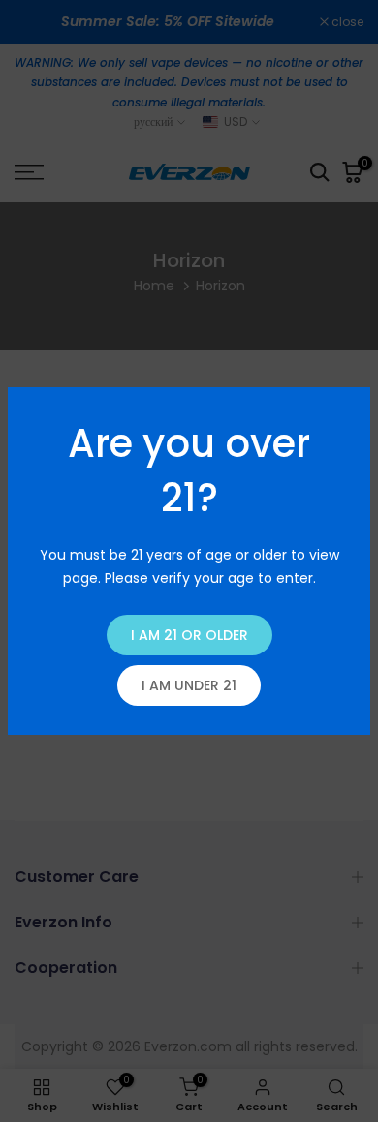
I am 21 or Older (189, 635)
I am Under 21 (189, 685)
